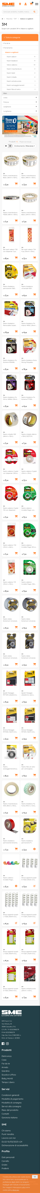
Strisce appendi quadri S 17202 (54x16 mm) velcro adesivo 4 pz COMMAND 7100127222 (10, 990)
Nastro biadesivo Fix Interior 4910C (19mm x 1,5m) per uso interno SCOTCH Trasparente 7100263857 (29, 324)
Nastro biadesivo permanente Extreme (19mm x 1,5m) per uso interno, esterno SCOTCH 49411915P (10, 842)
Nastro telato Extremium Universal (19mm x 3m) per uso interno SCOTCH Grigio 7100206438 (10, 657)
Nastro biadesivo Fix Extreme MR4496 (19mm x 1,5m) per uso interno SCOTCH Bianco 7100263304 (10, 361)
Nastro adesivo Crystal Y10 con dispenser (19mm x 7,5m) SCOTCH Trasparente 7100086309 (10, 509)
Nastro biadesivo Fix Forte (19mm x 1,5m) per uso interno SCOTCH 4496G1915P (28, 805)
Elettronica (6, 1056)
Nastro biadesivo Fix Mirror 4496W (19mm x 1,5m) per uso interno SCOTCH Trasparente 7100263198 (10, 398)
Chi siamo (6, 1130)
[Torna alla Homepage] (2, 19)
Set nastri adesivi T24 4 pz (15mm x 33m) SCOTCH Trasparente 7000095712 (28, 250)
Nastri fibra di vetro (21, 89)
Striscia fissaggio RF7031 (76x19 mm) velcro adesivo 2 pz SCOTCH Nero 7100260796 (27, 731)
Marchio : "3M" (11, 19)
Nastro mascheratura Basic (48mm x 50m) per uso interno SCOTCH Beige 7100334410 (28, 177)
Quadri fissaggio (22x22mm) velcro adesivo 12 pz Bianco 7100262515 (28, 694)
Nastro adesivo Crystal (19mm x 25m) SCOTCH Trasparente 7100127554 (29, 472)
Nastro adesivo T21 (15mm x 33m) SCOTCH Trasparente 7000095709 (10, 583)
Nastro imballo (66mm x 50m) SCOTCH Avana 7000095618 (29, 435)
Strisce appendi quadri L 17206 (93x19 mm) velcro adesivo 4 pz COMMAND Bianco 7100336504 (10, 916)
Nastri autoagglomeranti (21, 85)
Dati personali (8, 1157)
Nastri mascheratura (21, 69)
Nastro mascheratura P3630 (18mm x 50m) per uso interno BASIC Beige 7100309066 (10, 214)
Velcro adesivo (21, 65)
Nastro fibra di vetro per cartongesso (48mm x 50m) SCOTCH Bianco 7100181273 (28, 768)
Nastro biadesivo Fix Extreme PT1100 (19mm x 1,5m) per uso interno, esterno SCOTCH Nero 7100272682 (29, 398)
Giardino (6, 1071)
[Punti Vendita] (20, 4)
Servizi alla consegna (11, 1106)
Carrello (5, 1161)
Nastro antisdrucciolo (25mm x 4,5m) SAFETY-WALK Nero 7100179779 (28, 990)
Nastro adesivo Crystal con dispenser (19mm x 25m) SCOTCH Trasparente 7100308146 (10, 472)
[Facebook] (3, 1044)
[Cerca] (34, 12)
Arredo (5, 1067)
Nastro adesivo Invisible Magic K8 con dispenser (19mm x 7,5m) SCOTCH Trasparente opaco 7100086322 (29, 546)
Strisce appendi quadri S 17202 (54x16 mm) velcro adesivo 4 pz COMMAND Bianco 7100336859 (29, 879)
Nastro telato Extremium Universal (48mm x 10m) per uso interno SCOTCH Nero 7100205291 (29, 620)
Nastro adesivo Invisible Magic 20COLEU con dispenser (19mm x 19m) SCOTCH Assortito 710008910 (9, 879)
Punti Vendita (8, 1134)
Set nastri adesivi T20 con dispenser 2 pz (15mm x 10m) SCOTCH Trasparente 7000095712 (10, 250)
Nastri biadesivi (21, 61)
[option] (20, 126)
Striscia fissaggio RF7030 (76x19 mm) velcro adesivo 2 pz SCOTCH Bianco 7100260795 (9, 731)
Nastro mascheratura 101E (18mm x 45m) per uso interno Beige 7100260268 (10, 805)
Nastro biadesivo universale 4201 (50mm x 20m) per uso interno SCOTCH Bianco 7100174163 (28, 287)
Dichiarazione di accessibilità (15, 1145)
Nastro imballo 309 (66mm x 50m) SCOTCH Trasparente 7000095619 (10, 435)
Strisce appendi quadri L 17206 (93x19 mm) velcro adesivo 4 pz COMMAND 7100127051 (10, 953)
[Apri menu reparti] (36, 4)
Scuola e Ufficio (9, 1074)
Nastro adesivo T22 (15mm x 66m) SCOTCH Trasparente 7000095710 (10, 546)
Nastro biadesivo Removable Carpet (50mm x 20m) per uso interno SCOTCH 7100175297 (10, 324)
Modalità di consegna (11, 1102)
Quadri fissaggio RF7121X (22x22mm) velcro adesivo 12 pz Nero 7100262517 (10, 694)
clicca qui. (15, 1190)
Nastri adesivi (21, 57)
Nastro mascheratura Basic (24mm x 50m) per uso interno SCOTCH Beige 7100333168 (28, 214)
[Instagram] (7, 1044)
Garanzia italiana (9, 1117)
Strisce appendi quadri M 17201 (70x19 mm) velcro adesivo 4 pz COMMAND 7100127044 (29, 953)
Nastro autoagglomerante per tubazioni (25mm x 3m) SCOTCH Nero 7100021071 (10, 768)
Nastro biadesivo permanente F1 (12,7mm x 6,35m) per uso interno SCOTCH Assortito (28, 842)
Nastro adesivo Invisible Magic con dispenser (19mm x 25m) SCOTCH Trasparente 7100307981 (27, 509)
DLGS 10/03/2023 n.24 (12, 1141)
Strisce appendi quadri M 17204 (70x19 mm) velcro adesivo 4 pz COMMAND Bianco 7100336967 (29, 916)
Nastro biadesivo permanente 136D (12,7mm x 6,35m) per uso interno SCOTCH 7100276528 (10, 287)
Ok (35, 1177)
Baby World (7, 1078)
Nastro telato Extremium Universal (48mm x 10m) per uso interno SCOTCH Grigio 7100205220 (10, 620)
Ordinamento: (24, 146)
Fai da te (6, 1063)
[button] (16, 184)
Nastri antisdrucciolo (21, 81)
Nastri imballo (21, 77)
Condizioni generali (10, 1095)
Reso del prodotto (10, 1110)
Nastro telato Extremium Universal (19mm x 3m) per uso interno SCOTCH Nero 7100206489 (28, 657)
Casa (4, 1060)
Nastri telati (21, 73)
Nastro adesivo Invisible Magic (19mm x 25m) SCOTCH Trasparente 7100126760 (28, 583)
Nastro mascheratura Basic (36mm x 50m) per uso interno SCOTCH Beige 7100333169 (10, 177)
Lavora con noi (9, 1138)
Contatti (5, 1114)
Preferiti (5, 1168)
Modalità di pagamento (12, 1099)
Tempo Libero (8, 1082)
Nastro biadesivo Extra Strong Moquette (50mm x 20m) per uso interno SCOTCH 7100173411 (29, 361)
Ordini (4, 1165)
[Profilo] (25, 4)
